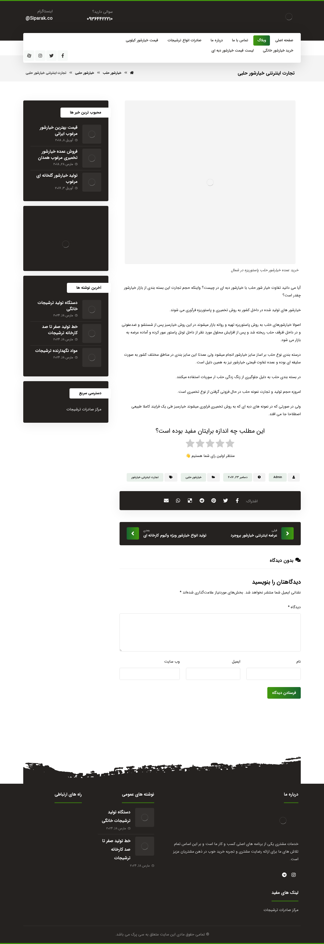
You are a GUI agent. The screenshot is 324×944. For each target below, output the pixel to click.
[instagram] (293, 875)
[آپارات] (29, 55)
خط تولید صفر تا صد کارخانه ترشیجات (60, 329)
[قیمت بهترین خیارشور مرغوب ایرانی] (91, 134)
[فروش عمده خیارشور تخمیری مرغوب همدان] (91, 158)
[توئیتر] (51, 55)
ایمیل (236, 661)
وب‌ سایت (172, 661)
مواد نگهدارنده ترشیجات (56, 350)
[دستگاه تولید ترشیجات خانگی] (91, 309)
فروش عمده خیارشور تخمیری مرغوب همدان (58, 154)
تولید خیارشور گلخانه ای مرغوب (57, 178)
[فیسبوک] (62, 55)
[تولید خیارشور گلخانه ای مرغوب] (91, 182)
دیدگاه (294, 607)
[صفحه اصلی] (132, 73)
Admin (277, 477)
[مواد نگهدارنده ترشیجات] (91, 357)
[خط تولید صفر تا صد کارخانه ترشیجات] (91, 333)
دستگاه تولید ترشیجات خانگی (57, 305)
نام (298, 661)
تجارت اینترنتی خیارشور (145, 477)
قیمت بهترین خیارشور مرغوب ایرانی (59, 130)
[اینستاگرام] (40, 55)
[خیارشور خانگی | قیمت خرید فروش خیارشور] (289, 16)
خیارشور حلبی (193, 477)
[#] (284, 875)
